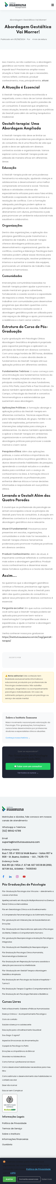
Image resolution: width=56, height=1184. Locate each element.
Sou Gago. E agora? (11, 1035)
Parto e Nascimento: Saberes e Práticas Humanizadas (26, 1008)
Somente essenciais (28, 1179)
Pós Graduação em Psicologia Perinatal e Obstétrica (25, 994)
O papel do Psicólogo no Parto (15, 1046)
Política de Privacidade (38, 1169)
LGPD (13, 1172)
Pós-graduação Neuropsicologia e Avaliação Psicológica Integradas (27, 940)
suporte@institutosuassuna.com (21, 842)
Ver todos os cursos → (28, 772)
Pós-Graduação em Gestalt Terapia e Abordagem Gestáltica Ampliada (24, 972)
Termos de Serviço (12, 1128)
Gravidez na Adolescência (14, 1056)
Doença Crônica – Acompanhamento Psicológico (24, 1014)
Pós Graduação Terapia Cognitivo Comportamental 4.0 (27, 988)
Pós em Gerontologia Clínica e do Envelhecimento (24, 909)
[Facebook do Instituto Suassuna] (3, 876)
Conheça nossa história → (18, 737)
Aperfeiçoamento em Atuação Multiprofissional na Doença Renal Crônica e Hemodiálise (28, 902)
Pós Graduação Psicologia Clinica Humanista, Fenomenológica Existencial (22, 954)
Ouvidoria (7, 1144)
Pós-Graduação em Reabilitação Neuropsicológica (25, 947)
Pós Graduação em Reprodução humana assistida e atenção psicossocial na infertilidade (26, 963)
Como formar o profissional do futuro (18, 1062)
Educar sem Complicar (12, 1090)
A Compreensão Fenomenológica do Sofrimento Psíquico (27, 914)
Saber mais (47, 1179)
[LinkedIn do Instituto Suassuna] (10, 876)
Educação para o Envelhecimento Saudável (21, 1030)
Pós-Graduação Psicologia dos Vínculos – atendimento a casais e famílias (28, 893)
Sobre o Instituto (11, 1133)
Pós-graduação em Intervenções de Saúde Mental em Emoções (26, 922)
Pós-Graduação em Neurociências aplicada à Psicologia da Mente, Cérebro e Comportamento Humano (27, 931)
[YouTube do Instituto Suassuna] (24, 876)
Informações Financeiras (15, 1139)
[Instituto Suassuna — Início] (15, 5)
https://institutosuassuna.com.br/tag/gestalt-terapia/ (27, 639)
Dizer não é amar (9, 1085)
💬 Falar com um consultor (28, 766)
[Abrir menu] (52, 5)
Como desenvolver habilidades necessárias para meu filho (26, 1069)
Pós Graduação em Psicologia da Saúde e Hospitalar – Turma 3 (26, 981)
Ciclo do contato (9, 1019)
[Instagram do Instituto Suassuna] (17, 876)
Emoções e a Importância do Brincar (18, 1051)
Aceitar (9, 1179)
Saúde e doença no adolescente (16, 1024)
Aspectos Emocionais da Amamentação (20, 1040)
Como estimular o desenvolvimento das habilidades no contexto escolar (27, 1078)
